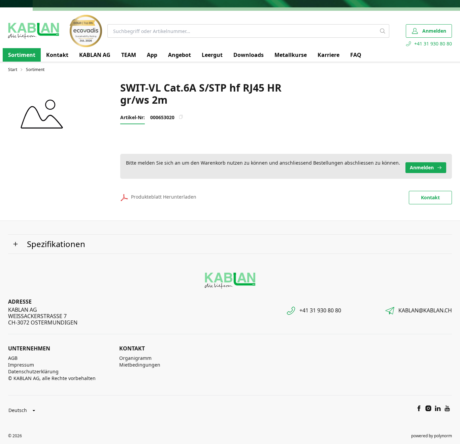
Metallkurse (290, 55)
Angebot (179, 55)
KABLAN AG (94, 55)
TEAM (128, 55)
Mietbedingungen (139, 365)
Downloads (248, 55)
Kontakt (57, 55)
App (152, 55)
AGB (13, 358)
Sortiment (21, 55)
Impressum (21, 365)
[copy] (181, 117)
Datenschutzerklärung (33, 371)
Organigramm (135, 358)
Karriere (328, 55)
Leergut (212, 55)
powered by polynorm (431, 436)
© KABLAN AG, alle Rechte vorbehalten (52, 378)
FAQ (355, 55)
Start (12, 69)
